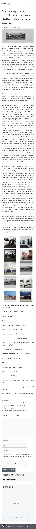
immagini (28, 403)
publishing (21, 517)
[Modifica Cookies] (3, 525)
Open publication (8, 517)
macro (12, 405)
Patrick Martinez (9, 408)
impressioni (5, 405)
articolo (6, 403)
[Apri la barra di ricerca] (26, 4)
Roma (24, 405)
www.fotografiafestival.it (9, 232)
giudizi (23, 403)
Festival (6, 400)
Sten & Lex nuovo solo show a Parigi (15, 410)
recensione (17, 405)
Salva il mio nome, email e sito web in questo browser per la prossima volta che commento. (18, 455)
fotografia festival (14, 403)
